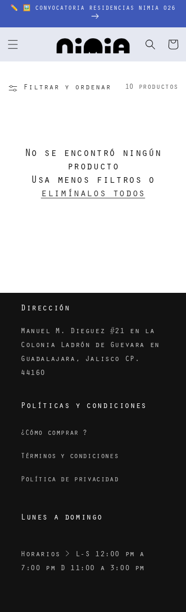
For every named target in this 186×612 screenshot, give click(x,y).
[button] (13, 44)
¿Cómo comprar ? (54, 433)
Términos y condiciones (69, 457)
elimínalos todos (93, 195)
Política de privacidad (69, 480)
